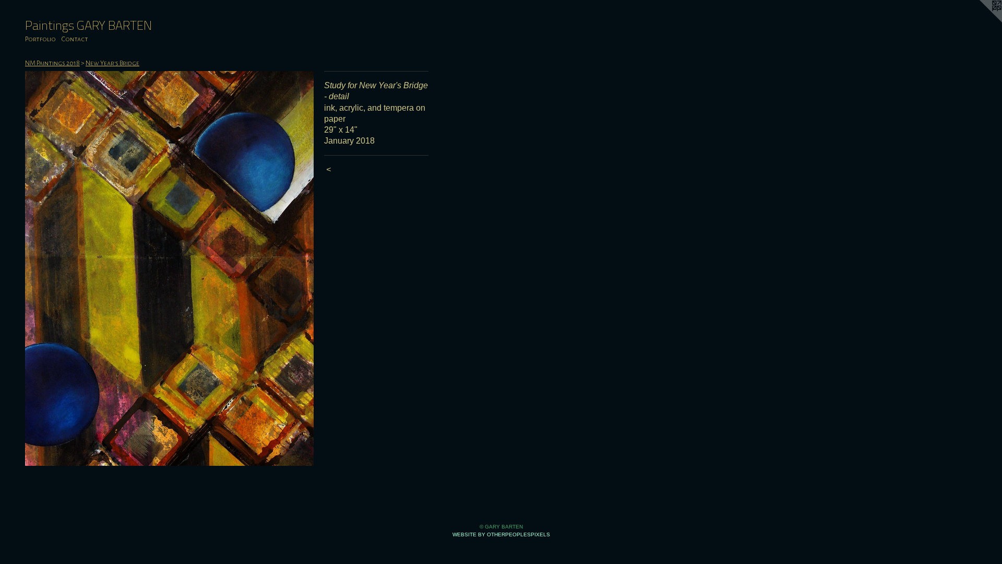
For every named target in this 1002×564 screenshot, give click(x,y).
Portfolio (40, 39)
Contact (75, 39)
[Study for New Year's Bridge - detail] (169, 268)
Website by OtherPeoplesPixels (501, 534)
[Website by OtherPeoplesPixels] (981, 21)
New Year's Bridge (112, 63)
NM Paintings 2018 (52, 63)
